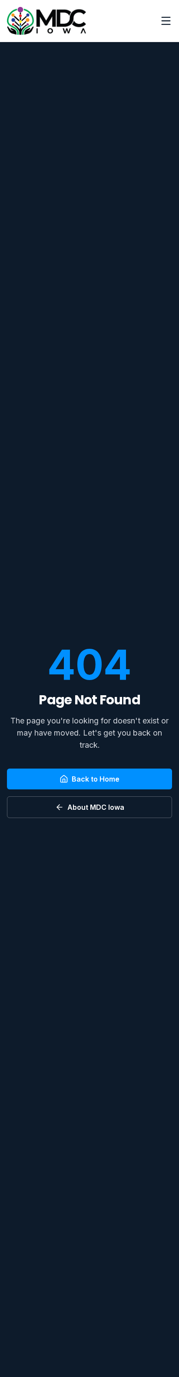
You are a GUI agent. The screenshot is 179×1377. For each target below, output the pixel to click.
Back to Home (95, 779)
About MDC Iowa (95, 807)
